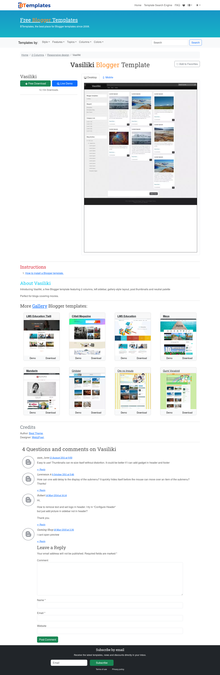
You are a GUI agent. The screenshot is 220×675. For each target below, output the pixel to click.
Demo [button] (33, 358)
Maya (166, 316)
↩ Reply (41, 469)
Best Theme (36, 433)
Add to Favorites (188, 64)
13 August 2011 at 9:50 (61, 457)
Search (195, 42)
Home (137, 5)
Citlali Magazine (81, 316)
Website (41, 626)
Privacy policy (118, 669)
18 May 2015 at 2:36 (64, 529)
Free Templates (49, 19)
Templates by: (28, 42)
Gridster (76, 371)
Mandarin (32, 371)
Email (41, 613)
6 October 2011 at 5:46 (63, 474)
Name (41, 600)
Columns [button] (84, 42)
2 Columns (38, 55)
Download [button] (51, 358)
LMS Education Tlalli (38, 316)
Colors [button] (97, 42)
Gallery (39, 306)
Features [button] (57, 42)
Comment (42, 560)
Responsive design (58, 55)
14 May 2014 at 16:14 (56, 495)
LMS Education (126, 316)
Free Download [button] (37, 83)
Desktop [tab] (92, 77)
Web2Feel (38, 437)
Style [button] (45, 42)
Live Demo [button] (66, 83)
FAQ (177, 5)
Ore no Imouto (125, 371)
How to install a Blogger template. (44, 273)
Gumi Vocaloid (171, 371)
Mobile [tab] (109, 77)
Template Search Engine (158, 5)
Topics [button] (71, 42)
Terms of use (101, 669)
